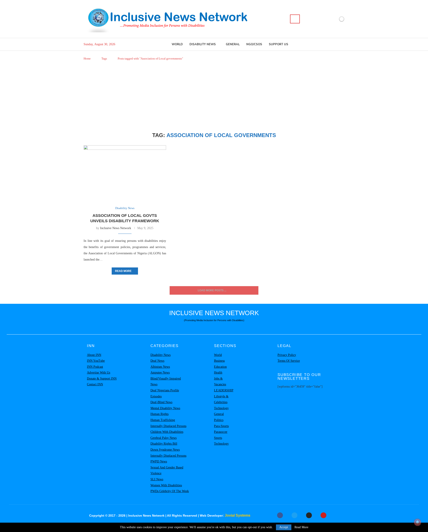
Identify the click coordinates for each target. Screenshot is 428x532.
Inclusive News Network (115, 228)
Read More (301, 527)
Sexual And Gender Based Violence (166, 470)
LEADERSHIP (223, 390)
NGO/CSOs (254, 44)
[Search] (295, 18)
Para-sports (221, 426)
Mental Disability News (165, 408)
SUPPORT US (278, 44)
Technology (221, 408)
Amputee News (160, 372)
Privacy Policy (287, 355)
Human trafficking (162, 420)
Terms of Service (289, 360)
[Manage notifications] (417, 522)
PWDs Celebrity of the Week (169, 491)
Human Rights (159, 414)
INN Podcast (95, 366)
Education (220, 366)
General (233, 44)
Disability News (202, 44)
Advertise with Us (98, 372)
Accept (283, 527)
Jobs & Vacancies (220, 381)
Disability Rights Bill (163, 443)
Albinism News (160, 366)
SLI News (156, 479)
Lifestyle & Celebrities (221, 399)
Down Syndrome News (165, 449)
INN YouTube (96, 360)
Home (87, 58)
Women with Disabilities (166, 485)
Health (218, 372)
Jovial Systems (237, 515)
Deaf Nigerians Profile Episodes (164, 393)
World (177, 44)
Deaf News (157, 360)
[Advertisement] (214, 96)
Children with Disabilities (166, 431)
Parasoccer (220, 431)
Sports (218, 438)
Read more (123, 271)
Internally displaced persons (168, 426)
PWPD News (158, 461)
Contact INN (95, 384)
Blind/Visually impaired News (165, 381)
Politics (218, 420)
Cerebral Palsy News (163, 438)
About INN (94, 355)
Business (219, 360)
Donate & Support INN (102, 378)
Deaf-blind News (161, 402)
